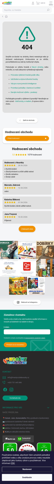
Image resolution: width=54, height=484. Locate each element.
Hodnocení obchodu (27, 149)
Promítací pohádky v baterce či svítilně (25, 88)
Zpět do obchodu (29, 120)
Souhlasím (27, 477)
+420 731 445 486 (15, 382)
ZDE (13, 463)
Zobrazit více (27, 229)
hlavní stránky (37, 67)
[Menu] (51, 3)
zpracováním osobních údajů (35, 338)
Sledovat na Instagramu (29, 302)
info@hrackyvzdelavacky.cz (18, 377)
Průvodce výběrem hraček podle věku (25, 75)
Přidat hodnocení (13, 138)
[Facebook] (5, 389)
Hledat (48, 10)
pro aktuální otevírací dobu (17, 432)
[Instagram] (11, 389)
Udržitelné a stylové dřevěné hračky (24, 79)
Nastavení (27, 469)
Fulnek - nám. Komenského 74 (17, 418)
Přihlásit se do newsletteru (15, 345)
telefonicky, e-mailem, (23, 101)
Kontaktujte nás (15, 398)
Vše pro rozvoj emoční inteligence (23, 84)
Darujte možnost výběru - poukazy (24, 92)
